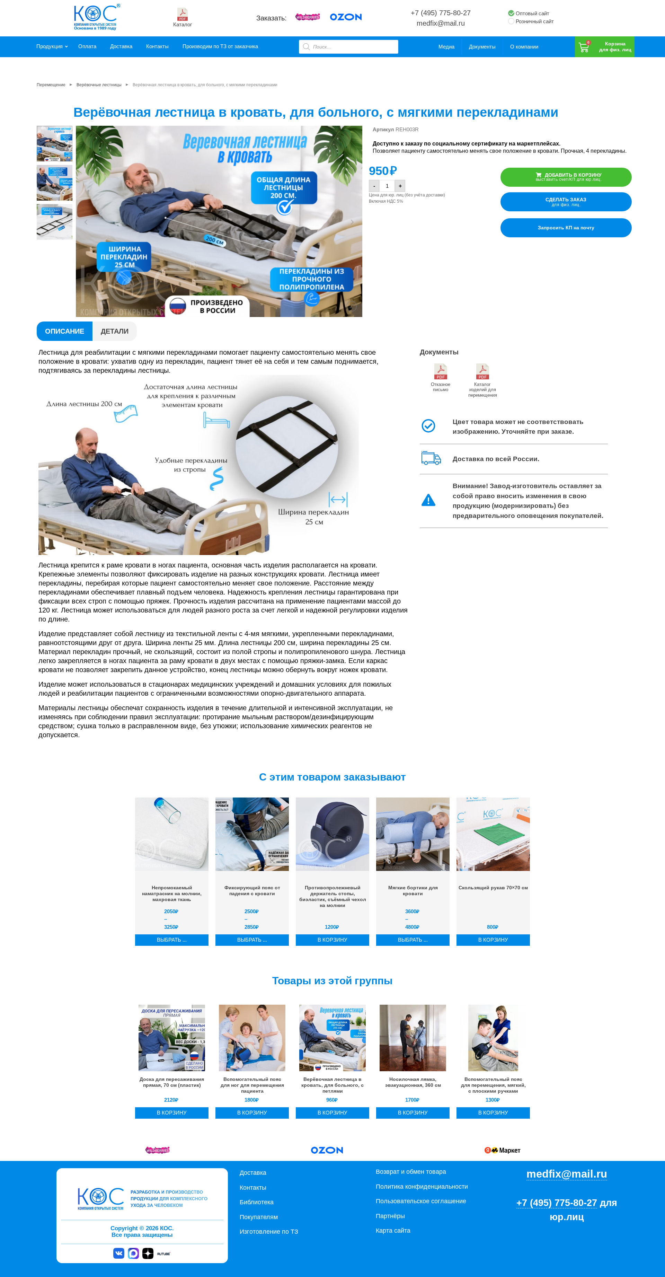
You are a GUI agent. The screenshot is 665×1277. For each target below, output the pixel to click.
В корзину (332, 940)
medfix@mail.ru (441, 23)
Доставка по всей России (495, 459)
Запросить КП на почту (566, 227)
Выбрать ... (172, 940)
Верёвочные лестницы (99, 84)
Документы (482, 47)
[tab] (64, 331)
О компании (524, 47)
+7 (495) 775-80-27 (441, 13)
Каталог (182, 24)
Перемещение (51, 84)
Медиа (446, 47)
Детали (114, 331)
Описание (64, 331)
